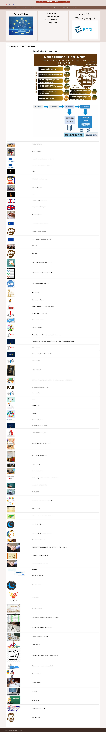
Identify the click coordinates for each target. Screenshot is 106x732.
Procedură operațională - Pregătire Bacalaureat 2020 (45, 655)
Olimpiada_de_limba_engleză (39, 200)
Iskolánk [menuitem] (7, 7)
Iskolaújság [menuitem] (47, 7)
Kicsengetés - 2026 (36, 151)
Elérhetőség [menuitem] (75, 7)
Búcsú (33, 194)
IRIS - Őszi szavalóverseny (38, 539)
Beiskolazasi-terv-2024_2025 (39, 432)
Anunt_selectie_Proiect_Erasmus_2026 (41, 239)
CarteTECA (34, 569)
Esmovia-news (35, 597)
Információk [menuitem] (16, 7)
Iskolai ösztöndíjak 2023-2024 (39, 485)
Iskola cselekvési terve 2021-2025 (40, 387)
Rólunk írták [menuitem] (66, 7)
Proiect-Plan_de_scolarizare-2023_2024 (42, 533)
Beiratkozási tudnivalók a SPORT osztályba (42, 500)
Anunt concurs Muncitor (38, 299)
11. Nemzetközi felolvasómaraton (40, 555)
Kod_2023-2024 (36, 508)
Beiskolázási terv (36, 644)
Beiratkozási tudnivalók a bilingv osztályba (42, 516)
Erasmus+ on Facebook (37, 575)
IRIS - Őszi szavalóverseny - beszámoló (41, 443)
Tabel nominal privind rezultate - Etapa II (42, 262)
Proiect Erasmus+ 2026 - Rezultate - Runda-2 (43, 159)
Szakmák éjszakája (36, 584)
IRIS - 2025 (34, 245)
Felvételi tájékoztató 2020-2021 (40, 636)
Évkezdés (34, 253)
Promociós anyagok (37, 608)
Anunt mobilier (36, 292)
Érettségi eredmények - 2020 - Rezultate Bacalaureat (45, 617)
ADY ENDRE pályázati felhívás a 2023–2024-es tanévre (45, 478)
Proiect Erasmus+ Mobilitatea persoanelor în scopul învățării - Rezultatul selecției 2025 (53, 341)
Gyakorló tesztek (36, 682)
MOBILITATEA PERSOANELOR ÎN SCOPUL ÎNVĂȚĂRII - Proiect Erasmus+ (49, 547)
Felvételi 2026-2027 (37, 144)
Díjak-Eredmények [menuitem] (36, 7)
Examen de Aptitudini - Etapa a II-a (40, 283)
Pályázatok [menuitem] (56, 7)
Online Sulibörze (36, 673)
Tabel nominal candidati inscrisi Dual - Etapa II (43, 272)
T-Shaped (34, 413)
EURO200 (34, 691)
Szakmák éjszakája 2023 (38, 524)
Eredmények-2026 (36, 187)
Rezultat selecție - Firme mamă (39, 563)
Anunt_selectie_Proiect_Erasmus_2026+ (42, 165)
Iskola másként (35, 700)
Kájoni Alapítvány (36, 717)
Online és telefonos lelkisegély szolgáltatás (42, 665)
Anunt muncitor (36, 393)
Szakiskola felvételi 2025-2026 (39, 313)
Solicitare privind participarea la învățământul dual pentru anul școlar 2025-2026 (52, 380)
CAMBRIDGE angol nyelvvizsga (39, 179)
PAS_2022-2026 (36, 464)
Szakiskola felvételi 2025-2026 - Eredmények (43, 306)
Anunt (33, 399)
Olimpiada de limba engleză (39, 207)
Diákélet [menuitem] (25, 7)
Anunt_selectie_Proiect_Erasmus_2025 (41, 353)
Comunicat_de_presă (37, 420)
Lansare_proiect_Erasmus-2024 (39, 425)
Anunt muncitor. (36, 360)
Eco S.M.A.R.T (35, 491)
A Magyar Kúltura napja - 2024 (39, 455)
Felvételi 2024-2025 (37, 405)
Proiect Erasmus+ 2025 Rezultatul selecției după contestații (46, 334)
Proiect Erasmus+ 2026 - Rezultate (40, 223)
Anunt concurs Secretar (38, 319)
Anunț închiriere (36, 347)
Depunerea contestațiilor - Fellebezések (42, 627)
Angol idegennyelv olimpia (38, 708)
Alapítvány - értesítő (37, 214)
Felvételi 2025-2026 (37, 327)
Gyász (33, 171)
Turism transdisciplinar (37, 470)
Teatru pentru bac (36, 369)
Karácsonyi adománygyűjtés (39, 231)
